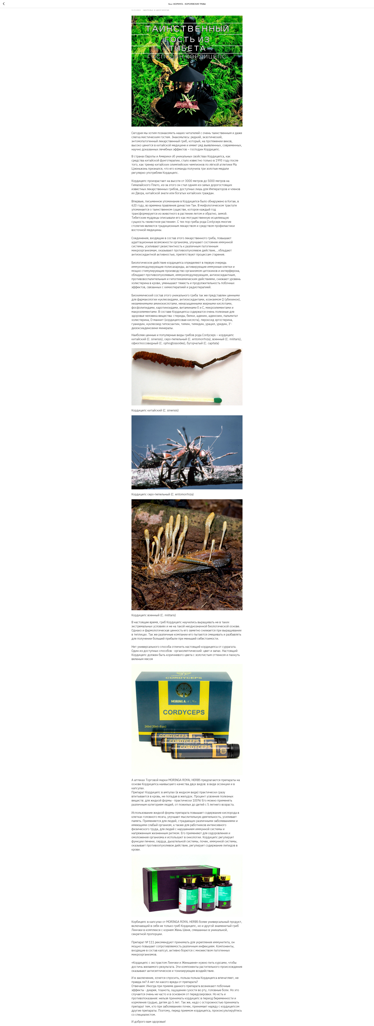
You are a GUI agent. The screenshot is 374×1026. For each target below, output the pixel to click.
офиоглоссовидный (144, 343)
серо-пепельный (175, 339)
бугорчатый (195, 343)
